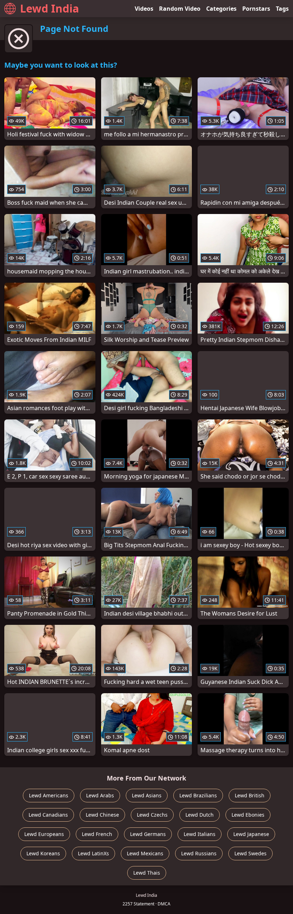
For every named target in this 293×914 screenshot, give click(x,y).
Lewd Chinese (102, 814)
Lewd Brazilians (198, 795)
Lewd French (97, 834)
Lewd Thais (146, 872)
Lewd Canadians (48, 814)
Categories (221, 9)
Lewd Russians (199, 853)
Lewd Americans (48, 795)
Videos (144, 9)
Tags (282, 9)
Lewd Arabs (100, 795)
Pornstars (256, 9)
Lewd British (249, 795)
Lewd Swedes (250, 853)
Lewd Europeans (44, 834)
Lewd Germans (148, 834)
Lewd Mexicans (145, 853)
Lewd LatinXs (93, 853)
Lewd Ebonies (248, 814)
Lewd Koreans (43, 853)
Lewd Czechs (152, 814)
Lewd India (49, 8)
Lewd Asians (147, 795)
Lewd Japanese (251, 834)
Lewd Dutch (199, 814)
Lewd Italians (199, 834)
